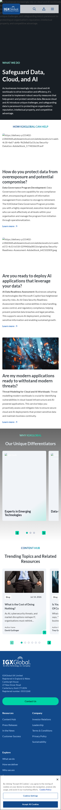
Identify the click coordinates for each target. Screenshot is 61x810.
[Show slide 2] (30, 533)
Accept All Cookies (30, 804)
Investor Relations (41, 719)
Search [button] (33, 9)
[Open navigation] (52, 9)
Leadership (38, 725)
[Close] (57, 779)
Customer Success (11, 736)
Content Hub (9, 719)
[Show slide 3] (34, 533)
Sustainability (39, 741)
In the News (8, 730)
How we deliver (10, 764)
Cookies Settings (30, 796)
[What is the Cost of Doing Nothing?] (44, 632)
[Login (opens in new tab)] (43, 9)
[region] (30, 607)
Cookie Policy (45, 789)
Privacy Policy (39, 736)
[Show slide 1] (27, 533)
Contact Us (30, 701)
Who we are (8, 770)
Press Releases (9, 725)
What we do (8, 758)
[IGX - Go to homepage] (13, 9)
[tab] (27, 533)
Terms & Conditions (42, 730)
